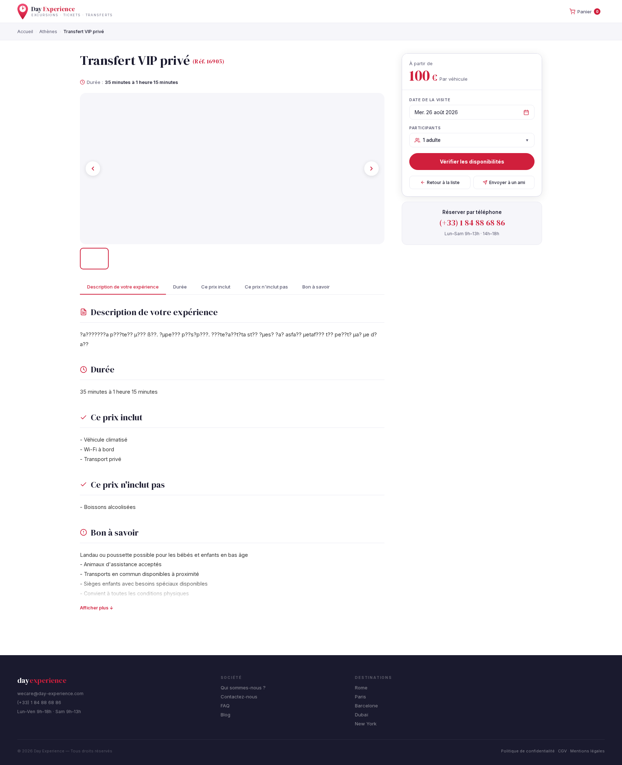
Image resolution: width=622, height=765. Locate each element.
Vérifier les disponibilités (472, 161)
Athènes (48, 31)
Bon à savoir (316, 287)
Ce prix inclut (215, 287)
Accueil (25, 31)
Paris (360, 696)
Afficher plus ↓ (96, 607)
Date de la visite (429, 99)
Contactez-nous (239, 696)
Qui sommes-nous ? (243, 687)
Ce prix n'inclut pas (266, 287)
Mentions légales (587, 750)
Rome (361, 687)
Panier (588, 11)
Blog (225, 714)
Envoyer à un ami (507, 182)
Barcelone (366, 705)
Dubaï (361, 714)
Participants (425, 127)
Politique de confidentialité (528, 750)
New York (366, 723)
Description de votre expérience (123, 287)
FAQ (225, 705)
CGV (562, 750)
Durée (180, 287)
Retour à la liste (443, 182)
